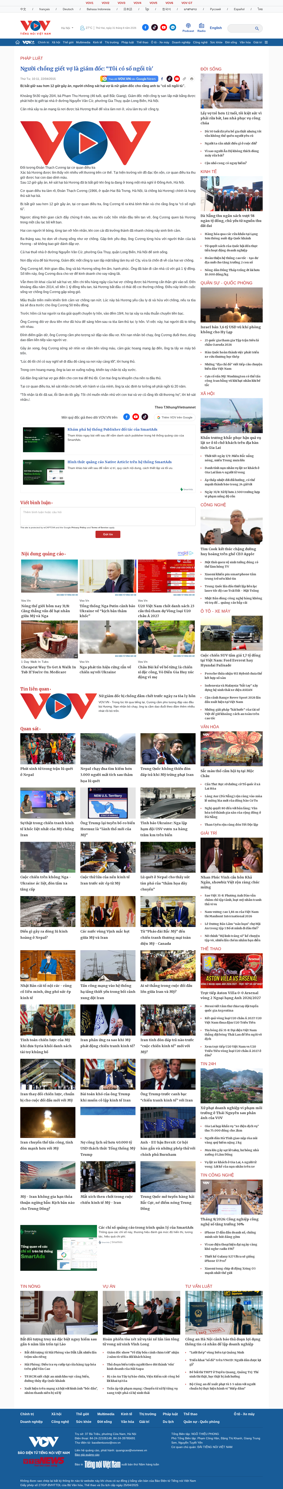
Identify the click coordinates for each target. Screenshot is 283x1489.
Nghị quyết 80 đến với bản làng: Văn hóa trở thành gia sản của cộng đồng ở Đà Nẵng (233, 812)
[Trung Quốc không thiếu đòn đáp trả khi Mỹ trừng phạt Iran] (168, 748)
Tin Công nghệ (217, 1175)
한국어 (166, 9)
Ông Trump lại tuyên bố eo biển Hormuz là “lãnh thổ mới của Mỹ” (107, 829)
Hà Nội (66, 28)
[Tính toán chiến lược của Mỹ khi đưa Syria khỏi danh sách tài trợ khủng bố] (47, 1020)
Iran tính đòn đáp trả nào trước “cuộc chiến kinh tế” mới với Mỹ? (167, 1046)
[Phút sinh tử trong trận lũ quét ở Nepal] (47, 748)
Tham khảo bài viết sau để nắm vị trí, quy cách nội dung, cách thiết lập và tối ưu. (120, 468)
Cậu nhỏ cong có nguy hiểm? (226, 163)
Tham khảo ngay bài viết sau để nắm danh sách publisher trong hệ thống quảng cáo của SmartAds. (126, 437)
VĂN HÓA (210, 727)
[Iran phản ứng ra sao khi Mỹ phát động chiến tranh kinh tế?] (107, 1020)
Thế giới (68, 42)
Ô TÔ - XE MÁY (215, 611)
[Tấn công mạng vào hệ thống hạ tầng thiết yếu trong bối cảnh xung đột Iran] (107, 965)
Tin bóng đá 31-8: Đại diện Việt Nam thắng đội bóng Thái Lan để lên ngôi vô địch (233, 1034)
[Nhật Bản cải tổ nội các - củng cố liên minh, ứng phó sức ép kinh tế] (47, 965)
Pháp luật (127, 42)
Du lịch (168, 1422)
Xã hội (56, 42)
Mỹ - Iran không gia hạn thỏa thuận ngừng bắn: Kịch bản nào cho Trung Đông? (47, 1203)
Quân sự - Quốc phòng (202, 1422)
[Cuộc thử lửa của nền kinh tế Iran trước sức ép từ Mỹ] (107, 857)
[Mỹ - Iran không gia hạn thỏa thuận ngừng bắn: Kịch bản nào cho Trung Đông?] (47, 1176)
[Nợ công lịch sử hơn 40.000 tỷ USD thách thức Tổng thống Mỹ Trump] (107, 1122)
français (44, 9)
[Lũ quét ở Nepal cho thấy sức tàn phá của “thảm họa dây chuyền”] (168, 857)
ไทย (260, 9)
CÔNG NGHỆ (213, 505)
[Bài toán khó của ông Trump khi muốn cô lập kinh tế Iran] (107, 1074)
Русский (215, 9)
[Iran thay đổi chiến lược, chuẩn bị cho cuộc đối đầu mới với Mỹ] (47, 1074)
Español (239, 9)
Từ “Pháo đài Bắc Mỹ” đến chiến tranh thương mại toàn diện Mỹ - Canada (165, 937)
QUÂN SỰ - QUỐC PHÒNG (227, 283)
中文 (23, 9)
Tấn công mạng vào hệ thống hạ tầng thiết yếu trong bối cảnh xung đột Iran (107, 992)
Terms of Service (100, 527)
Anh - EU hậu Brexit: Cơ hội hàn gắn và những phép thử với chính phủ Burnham (167, 1148)
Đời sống (231, 42)
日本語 (127, 9)
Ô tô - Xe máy (160, 42)
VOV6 (169, 3)
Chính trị (43, 42)
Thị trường (112, 42)
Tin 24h (208, 1063)
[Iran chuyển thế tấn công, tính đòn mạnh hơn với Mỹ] (47, 1122)
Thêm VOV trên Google (177, 417)
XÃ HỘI (208, 393)
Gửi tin (108, 534)
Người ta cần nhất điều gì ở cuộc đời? (231, 143)
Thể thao (142, 42)
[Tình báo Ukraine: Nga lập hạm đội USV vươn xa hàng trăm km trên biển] (168, 803)
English (216, 28)
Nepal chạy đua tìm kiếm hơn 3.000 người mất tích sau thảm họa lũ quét (106, 775)
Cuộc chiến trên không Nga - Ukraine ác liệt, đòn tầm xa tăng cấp (45, 883)
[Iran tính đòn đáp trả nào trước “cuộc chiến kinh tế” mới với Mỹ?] (168, 1020)
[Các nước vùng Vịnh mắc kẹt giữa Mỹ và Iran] (107, 911)
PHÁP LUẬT (31, 58)
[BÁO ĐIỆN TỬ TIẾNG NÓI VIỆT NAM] (35, 27)
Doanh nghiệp (181, 42)
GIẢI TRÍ (209, 833)
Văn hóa (245, 42)
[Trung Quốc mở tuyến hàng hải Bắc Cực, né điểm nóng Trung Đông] (168, 1176)
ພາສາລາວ (190, 9)
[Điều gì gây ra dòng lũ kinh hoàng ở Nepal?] (47, 911)
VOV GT (186, 3)
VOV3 (121, 3)
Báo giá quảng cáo (87, 1454)
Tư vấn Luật (198, 1286)
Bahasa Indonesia (98, 9)
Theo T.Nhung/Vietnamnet (175, 407)
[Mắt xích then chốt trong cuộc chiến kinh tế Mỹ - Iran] (107, 1176)
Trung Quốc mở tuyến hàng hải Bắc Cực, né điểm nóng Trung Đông (167, 1203)
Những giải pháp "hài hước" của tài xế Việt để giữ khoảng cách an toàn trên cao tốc (232, 714)
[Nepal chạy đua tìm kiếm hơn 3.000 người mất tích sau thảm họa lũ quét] (107, 748)
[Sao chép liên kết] (184, 79)
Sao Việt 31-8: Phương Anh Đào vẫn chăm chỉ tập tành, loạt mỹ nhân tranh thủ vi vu (233, 900)
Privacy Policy (78, 527)
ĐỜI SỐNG (211, 69)
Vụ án (109, 1286)
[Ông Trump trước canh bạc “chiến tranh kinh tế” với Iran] (168, 1074)
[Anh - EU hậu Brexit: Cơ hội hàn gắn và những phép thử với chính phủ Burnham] (168, 1122)
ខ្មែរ (147, 9)
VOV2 (105, 3)
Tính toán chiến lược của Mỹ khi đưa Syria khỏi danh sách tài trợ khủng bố (46, 1046)
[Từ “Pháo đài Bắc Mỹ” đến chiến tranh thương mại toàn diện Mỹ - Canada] (168, 911)
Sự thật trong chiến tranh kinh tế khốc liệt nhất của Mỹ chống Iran (47, 829)
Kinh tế (97, 42)
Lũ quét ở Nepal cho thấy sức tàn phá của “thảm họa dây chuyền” (165, 883)
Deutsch (68, 9)
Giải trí (257, 42)
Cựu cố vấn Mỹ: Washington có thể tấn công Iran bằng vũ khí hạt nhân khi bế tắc (232, 380)
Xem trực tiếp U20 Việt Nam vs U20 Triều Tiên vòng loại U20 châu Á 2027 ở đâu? (233, 1051)
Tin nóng (30, 1286)
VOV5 (153, 3)
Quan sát (29, 728)
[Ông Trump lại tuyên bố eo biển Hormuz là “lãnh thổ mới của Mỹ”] (107, 803)
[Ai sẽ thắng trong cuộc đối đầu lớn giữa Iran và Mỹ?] (168, 965)
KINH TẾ (209, 171)
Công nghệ (200, 42)
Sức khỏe (216, 42)
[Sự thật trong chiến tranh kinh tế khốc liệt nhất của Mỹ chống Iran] (47, 803)
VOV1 (89, 3)
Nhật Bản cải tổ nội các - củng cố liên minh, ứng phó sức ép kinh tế (46, 992)
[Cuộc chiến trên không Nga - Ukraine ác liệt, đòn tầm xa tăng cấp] (47, 857)
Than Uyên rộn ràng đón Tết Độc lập (231, 824)
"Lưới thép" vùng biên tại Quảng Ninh (216, 1352)
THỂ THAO (211, 948)
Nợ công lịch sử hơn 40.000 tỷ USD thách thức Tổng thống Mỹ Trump (107, 1148)
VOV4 (137, 3)
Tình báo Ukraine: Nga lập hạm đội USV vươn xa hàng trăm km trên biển (163, 829)
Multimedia (83, 42)
